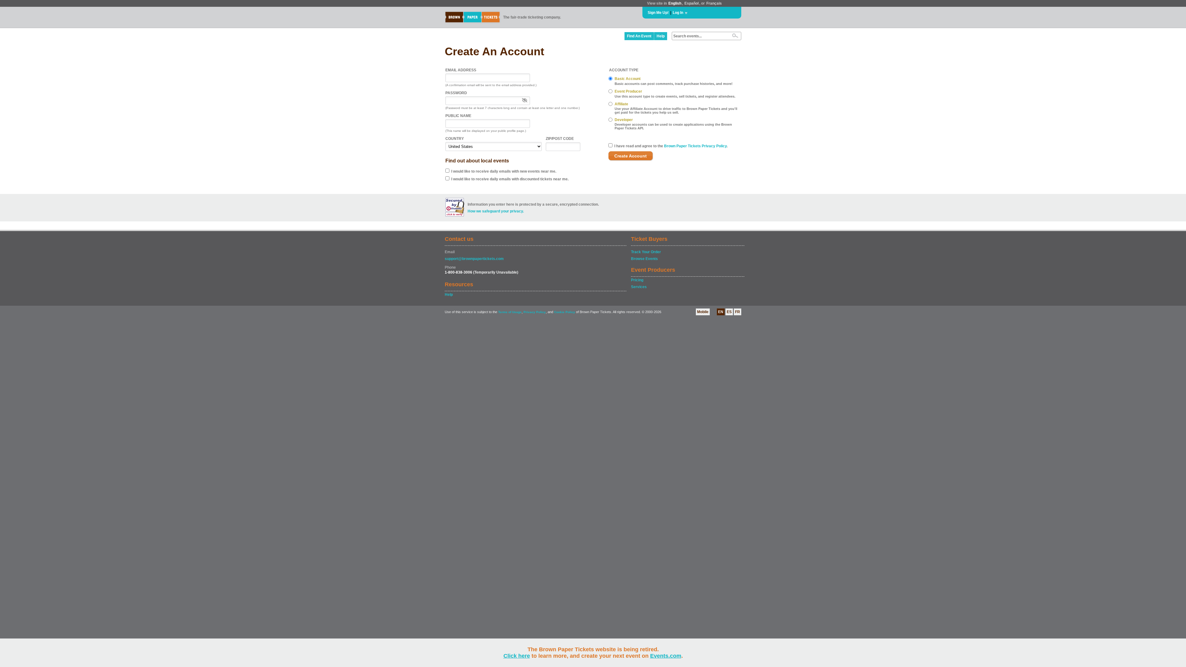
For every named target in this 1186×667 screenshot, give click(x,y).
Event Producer (628, 91)
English (674, 3)
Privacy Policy (535, 312)
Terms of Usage (510, 312)
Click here (516, 656)
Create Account (630, 155)
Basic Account (628, 79)
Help (661, 36)
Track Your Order (646, 252)
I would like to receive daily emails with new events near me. (503, 171)
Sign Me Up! (658, 12)
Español (691, 3)
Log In (678, 12)
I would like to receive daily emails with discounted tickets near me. (510, 179)
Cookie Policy (564, 312)
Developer (624, 120)
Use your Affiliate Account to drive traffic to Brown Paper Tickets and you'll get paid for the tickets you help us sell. (676, 110)
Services (639, 287)
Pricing (637, 280)
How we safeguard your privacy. (496, 211)
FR (737, 312)
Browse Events (644, 259)
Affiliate (621, 104)
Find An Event (639, 36)
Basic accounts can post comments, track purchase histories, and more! (674, 84)
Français (714, 3)
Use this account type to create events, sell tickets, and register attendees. (675, 96)
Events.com (665, 656)
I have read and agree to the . (671, 146)
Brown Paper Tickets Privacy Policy (695, 146)
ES (729, 312)
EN (720, 312)
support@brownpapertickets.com (474, 259)
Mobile (703, 312)
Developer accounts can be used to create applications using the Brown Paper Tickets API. (673, 126)
